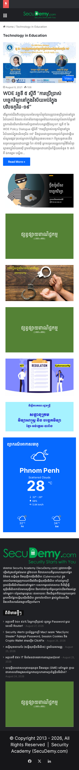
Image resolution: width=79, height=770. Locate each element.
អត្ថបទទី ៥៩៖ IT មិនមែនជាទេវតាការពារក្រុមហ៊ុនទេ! (32, 657)
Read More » (16, 161)
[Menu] (5, 16)
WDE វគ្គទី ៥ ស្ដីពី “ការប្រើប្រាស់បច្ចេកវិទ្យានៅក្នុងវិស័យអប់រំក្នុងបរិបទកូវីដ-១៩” (32, 100)
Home (9, 26)
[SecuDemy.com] (39, 15)
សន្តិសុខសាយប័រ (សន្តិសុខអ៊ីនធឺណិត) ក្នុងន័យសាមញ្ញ (33, 646)
